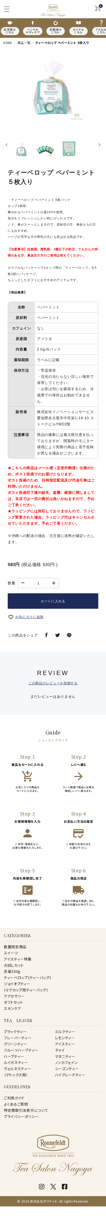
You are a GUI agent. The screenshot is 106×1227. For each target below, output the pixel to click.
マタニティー (65, 1056)
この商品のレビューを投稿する (53, 683)
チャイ (60, 1050)
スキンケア (12, 1008)
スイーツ (11, 952)
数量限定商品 (15, 946)
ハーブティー (14, 1056)
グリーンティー (15, 1043)
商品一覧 (24, 42)
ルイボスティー (16, 1062)
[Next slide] (99, 145)
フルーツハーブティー (21, 1050)
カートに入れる (53, 601)
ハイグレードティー (70, 1074)
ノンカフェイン (66, 1062)
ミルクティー (65, 1031)
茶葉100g (12, 971)
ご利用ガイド (14, 1097)
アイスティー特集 (18, 959)
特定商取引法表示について (26, 1110)
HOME (7, 42)
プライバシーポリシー (21, 1116)
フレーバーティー (18, 1037)
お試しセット (14, 965)
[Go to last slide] (7, 145)
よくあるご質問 (16, 1104)
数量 (11, 583)
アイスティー (65, 1043)
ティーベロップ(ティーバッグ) (27, 977)
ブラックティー (15, 1031)
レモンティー (65, 1037)
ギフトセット (13, 1002)
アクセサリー (14, 996)
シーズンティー (67, 1068)
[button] (21, 144)
